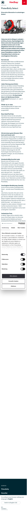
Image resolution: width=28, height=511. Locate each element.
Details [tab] (13, 227)
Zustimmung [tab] (5, 227)
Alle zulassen (13, 276)
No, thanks (3, 508)
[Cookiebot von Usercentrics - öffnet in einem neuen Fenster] (19, 223)
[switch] (23, 259)
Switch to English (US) (10, 502)
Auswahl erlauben (13, 281)
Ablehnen (13, 286)
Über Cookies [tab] (21, 227)
